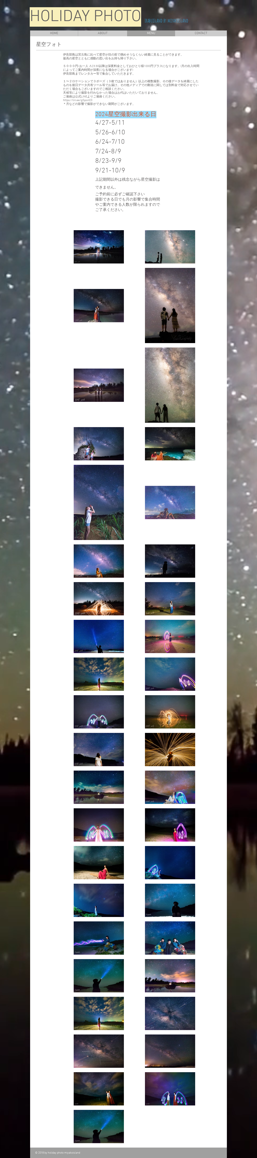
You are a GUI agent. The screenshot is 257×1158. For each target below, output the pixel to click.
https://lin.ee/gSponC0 (77, 100)
